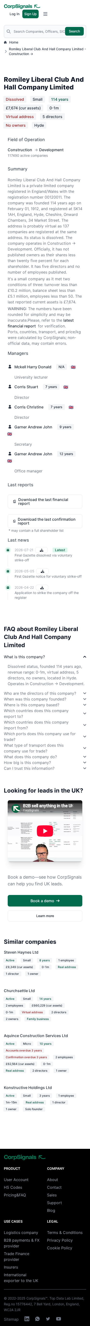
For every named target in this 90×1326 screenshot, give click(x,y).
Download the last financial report (43, 501)
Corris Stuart (26, 386)
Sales (52, 1195)
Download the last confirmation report (47, 521)
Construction (20, 149)
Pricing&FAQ (15, 1195)
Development (51, 149)
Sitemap (11, 1319)
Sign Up (30, 14)
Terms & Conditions (65, 1232)
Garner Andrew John (33, 427)
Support (54, 1202)
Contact (54, 1187)
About (52, 1179)
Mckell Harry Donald (32, 366)
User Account (16, 1179)
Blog (51, 1210)
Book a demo (42, 900)
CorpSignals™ (37, 1298)
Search (74, 31)
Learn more (45, 916)
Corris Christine (28, 407)
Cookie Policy (59, 1247)
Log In (14, 14)
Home (13, 42)
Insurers (11, 1267)
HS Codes (13, 1187)
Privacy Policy (60, 1240)
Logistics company (21, 1232)
